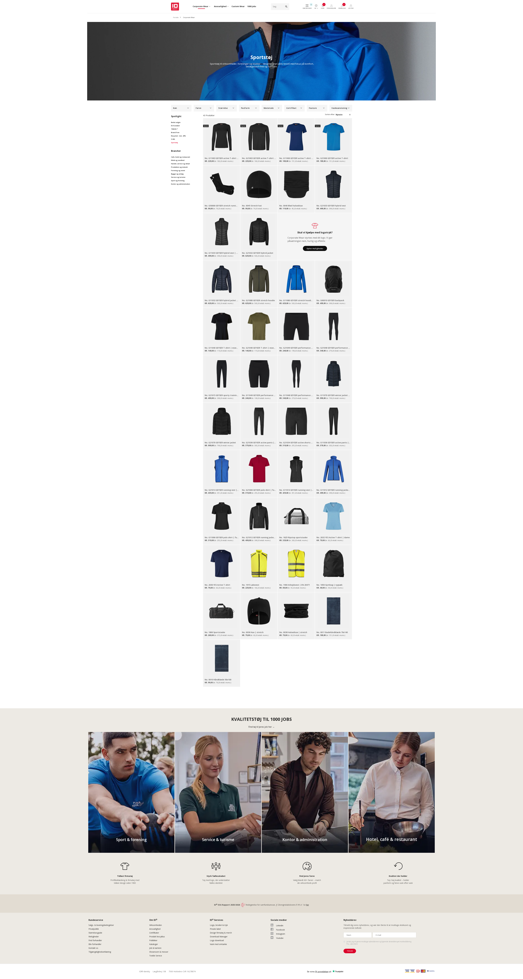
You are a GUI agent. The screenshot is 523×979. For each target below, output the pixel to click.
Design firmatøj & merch (221, 932)
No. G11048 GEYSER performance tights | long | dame (296, 395)
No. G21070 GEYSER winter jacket (220, 442)
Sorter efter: (330, 114)
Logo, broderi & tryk (219, 925)
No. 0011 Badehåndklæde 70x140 (332, 632)
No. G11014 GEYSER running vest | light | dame (296, 490)
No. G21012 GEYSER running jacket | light (259, 537)
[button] (181, 108)
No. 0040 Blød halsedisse (291, 205)
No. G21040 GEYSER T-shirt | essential (259, 348)
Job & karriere (155, 948)
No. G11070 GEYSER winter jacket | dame (334, 395)
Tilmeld (350, 951)
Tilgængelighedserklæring (100, 952)
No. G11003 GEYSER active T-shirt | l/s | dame (222, 158)
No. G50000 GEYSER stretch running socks (222, 205)
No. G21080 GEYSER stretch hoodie (258, 300)
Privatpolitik (94, 929)
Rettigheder (94, 936)
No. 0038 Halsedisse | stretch (293, 632)
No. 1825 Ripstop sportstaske (293, 537)
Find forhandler (95, 940)
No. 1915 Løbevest (250, 585)
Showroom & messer (158, 952)
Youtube (279, 938)
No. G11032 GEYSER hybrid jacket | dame (222, 300)
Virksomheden (155, 925)
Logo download (217, 940)
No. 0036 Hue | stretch (253, 632)
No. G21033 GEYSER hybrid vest (331, 205)
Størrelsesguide (95, 932)
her (307, 904)
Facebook (280, 929)
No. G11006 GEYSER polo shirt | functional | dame (222, 537)
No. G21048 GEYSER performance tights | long (334, 348)
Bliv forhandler (95, 944)
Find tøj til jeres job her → (261, 726)
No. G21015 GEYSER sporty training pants (222, 395)
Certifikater (154, 932)
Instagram (280, 934)
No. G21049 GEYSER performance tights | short (296, 348)
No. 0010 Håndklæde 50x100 (218, 679)
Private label (215, 929)
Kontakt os (93, 948)
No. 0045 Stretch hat (252, 205)
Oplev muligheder (315, 248)
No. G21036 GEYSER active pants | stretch (259, 442)
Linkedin (279, 925)
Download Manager (218, 936)
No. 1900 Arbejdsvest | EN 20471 (294, 585)
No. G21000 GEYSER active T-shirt (332, 158)
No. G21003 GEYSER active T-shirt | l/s (259, 158)
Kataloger (153, 944)
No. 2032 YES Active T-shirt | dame (333, 537)
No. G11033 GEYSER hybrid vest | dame (222, 253)
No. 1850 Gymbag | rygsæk (329, 585)
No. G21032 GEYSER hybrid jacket (257, 253)
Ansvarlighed (154, 929)
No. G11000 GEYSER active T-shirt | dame (296, 158)
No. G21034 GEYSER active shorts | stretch (296, 442)
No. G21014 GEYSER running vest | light (222, 490)
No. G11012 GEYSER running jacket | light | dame (334, 490)
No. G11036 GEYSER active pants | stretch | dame (334, 442)
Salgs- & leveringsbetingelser (101, 925)
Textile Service (155, 955)
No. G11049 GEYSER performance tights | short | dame (259, 395)
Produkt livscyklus (157, 936)
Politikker (153, 940)
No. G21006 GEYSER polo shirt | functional (259, 490)
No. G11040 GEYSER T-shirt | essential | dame (222, 348)
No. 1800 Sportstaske (215, 632)
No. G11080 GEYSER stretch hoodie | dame (296, 300)
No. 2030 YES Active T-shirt (217, 585)
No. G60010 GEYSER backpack (330, 300)
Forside (176, 17)
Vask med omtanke (218, 944)
